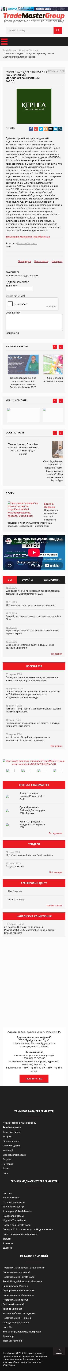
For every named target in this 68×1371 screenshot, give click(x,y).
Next (61, 347)
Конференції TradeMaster (17, 1211)
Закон (6, 1168)
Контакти (8, 1243)
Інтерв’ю (7, 1136)
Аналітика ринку (12, 1127)
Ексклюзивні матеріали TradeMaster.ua (28, 236)
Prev (55, 347)
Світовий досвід (11, 1145)
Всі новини (56, 746)
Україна (27, 579)
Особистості (15, 432)
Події (5, 1173)
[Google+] (36, 129)
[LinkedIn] (55, 129)
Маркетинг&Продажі (14, 1154)
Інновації (8, 1150)
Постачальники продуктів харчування (24, 1267)
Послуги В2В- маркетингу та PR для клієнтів (28, 1229)
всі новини (56, 653)
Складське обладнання (16, 1322)
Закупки (7, 1159)
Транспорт (9, 1336)
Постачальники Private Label (19, 1276)
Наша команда (11, 1197)
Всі (10, 579)
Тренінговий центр (13, 1206)
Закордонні (52, 579)
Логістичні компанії (13, 1304)
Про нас (7, 1193)
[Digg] (50, 129)
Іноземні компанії (12, 1340)
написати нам (34, 1078)
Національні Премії (14, 1215)
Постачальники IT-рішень (17, 1317)
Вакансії (7, 1247)
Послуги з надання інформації (20, 1234)
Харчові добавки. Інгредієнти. (19, 1313)
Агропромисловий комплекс (19, 1290)
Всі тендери (55, 872)
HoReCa (7, 1327)
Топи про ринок (11, 1132)
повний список (54, 905)
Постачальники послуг (15, 1299)
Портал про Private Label (17, 1224)
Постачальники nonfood (16, 1272)
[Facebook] (31, 129)
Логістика (8, 1163)
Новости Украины (29, 50)
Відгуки (7, 1238)
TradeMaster (10, 50)
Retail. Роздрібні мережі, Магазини (22, 1281)
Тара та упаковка (12, 1308)
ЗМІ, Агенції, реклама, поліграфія (22, 1331)
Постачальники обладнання (18, 1295)
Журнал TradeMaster (15, 1220)
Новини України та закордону (19, 1122)
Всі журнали (55, 833)
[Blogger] (46, 129)
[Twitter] (41, 129)
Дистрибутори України (15, 1286)
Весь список (41, 261)
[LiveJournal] (60, 129)
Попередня (24, 261)
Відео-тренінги (11, 1141)
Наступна (57, 261)
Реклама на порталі (14, 1202)
